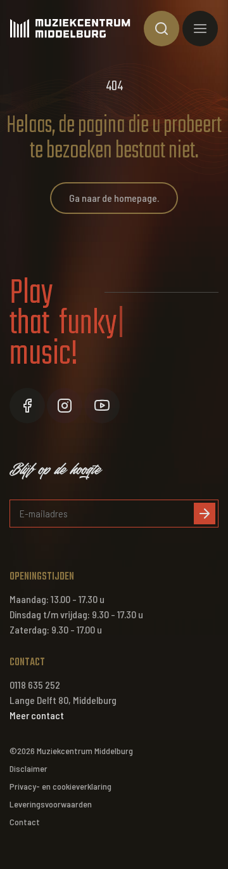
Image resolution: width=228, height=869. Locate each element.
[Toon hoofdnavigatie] (200, 28)
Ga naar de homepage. (114, 198)
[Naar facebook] (27, 405)
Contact (25, 821)
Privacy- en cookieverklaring (60, 786)
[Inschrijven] (204, 513)
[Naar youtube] (102, 405)
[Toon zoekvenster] (161, 28)
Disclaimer (29, 768)
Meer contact (37, 715)
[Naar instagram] (64, 405)
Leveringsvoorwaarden (51, 804)
